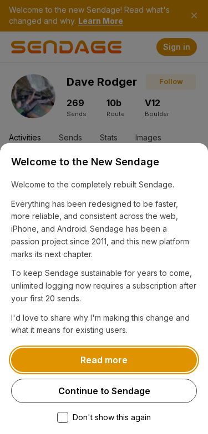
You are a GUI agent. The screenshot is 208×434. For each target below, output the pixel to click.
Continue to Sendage (104, 390)
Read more (104, 359)
